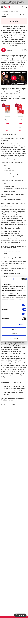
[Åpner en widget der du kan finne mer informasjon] (20, 615)
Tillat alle (14, 329)
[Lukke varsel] (26, 2)
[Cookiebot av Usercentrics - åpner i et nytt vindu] (20, 279)
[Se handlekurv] (26, 7)
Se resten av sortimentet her (9, 134)
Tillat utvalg (14, 333)
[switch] (24, 309)
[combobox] (14, 11)
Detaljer (21, 324)
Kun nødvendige (14, 338)
